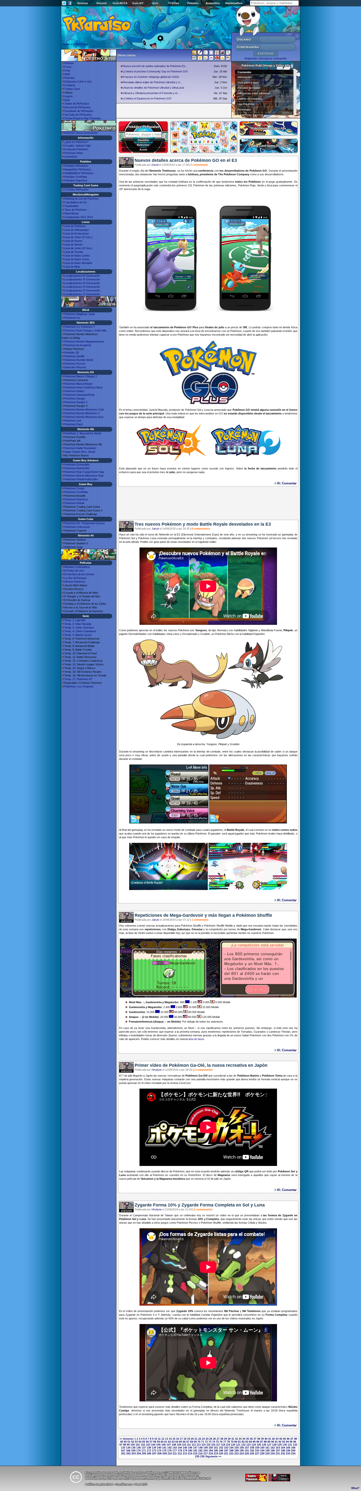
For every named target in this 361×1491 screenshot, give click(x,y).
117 (218, 1444)
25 (210, 1438)
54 (140, 1441)
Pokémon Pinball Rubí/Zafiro (81, 479)
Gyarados (260, 1031)
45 (284, 1438)
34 (243, 1438)
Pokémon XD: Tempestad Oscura (84, 523)
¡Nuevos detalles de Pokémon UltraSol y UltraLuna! (153, 87)
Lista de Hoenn (73, 240)
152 (221, 1447)
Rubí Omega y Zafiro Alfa (268, 128)
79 (232, 1441)
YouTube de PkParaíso (78, 114)
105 (158, 1444)
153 (226, 1447)
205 (144, 1453)
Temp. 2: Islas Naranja (77, 623)
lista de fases (196, 1039)
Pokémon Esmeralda (76, 464)
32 (236, 1438)
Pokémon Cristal (74, 488)
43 (277, 1438)
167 (123, 1450)
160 (262, 1447)
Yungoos (201, 630)
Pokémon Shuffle (74, 356)
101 (138, 1444)
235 (197, 1456)
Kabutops (183, 929)
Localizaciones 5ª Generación (82, 279)
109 (179, 1444)
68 (191, 1441)
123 (248, 1444)
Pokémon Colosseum (77, 526)
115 (208, 1444)
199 (288, 1450)
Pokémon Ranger (74, 398)
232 (283, 1453)
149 (205, 1447)
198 (283, 1450)
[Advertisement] (208, 505)
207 (154, 1453)
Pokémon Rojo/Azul (76, 499)
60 (162, 1441)
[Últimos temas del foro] (206, 53)
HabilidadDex (233, 3)
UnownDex (71, 156)
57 (151, 1441)
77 (224, 1441)
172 (149, 1450)
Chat (67, 70)
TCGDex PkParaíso (76, 189)
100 (132, 1444)
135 (133, 1447)
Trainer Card (72, 88)
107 (169, 1444)
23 (203, 1438)
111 (189, 1444)
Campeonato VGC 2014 (78, 217)
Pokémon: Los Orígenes (79, 686)
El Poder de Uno (74, 570)
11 (159, 1438)
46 (288, 1438)
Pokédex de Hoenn (248, 87)
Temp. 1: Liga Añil (74, 620)
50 (125, 1441)
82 (243, 1441)
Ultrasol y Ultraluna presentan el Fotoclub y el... (151, 93)
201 (123, 1453)
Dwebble (143, 140)
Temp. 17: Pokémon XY (78, 679)
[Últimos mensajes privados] (211, 58)
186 (221, 1450)
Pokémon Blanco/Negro (78, 383)
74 (213, 1441)
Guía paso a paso (248, 82)
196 (272, 1450)
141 (164, 1447)
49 (121, 1441)
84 (250, 1441)
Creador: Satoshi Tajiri (77, 145)
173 (154, 1450)
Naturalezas (71, 213)
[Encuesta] (228, 58)
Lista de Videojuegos (76, 229)
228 (262, 1453)
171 (143, 1450)
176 (169, 1450)
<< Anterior (126, 1438)
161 (267, 1447)
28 (221, 1438)
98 (124, 1444)
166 (293, 1447)
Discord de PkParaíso (77, 107)
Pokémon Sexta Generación (80, 132)
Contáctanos (123, 1484)
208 (159, 1453)
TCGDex (173, 3)
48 (295, 1438)
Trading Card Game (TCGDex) (269, 146)
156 (241, 1447)
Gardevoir (255, 929)
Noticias (82, 3)
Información (244, 77)
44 (280, 1438)
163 (278, 1447)
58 (154, 1441)
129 (279, 1444)
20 (192, 1438)
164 (283, 1447)
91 (276, 1441)
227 (257, 1453)
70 (198, 1441)
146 (190, 1447)
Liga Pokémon (245, 104)
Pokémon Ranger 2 (75, 402)
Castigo (124, 1410)
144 (180, 1447)
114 (203, 1444)
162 (272, 1447)
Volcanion (147, 1178)
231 (278, 1453)
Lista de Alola (72, 266)
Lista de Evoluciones (76, 233)
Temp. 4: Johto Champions (80, 631)
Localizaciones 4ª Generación (82, 283)
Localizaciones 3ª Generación (82, 286)
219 (216, 1453)
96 (294, 1441)
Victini (141, 932)
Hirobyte (157, 1069)
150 (210, 1447)
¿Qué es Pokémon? (76, 141)
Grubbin (205, 633)
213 (185, 1453)
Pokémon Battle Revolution (80, 448)
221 (226, 1453)
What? (355, 1488)
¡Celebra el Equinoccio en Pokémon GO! (147, 98)
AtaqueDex (213, 3)
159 (257, 1447)
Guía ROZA (120, 3)
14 (170, 1438)
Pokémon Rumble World (78, 359)
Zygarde (287, 1215)
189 (236, 1450)
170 (138, 1450)
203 (133, 1453)
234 (293, 1453)
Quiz (155, 3)
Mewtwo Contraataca (77, 566)
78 (228, 1441)
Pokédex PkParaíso (76, 165)
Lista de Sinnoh (73, 244)
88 (265, 1441)
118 (223, 1444)
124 (253, 1444)
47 (291, 1438)
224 (241, 1453)
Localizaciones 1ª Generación (82, 294)
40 (265, 1438)
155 (236, 1447)
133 (123, 1447)
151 (216, 1447)
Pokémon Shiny (73, 152)
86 (257, 1441)
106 (163, 1444)
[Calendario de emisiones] (222, 53)
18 (184, 1438)
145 (185, 1447)
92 (279, 1441)
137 (143, 1447)
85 (254, 1441)
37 (254, 1438)
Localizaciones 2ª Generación (82, 290)
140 (159, 1447)
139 (154, 1447)
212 (180, 1453)
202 (128, 1453)
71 (202, 1441)
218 (210, 1453)
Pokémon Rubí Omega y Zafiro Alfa (85, 330)
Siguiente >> (213, 1456)
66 (184, 1441)
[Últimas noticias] (194, 53)
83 (246, 1441)
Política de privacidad (99, 1484)
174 (159, 1450)
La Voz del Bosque (75, 577)
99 (128, 1444)
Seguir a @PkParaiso (75, 44)
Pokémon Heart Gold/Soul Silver (83, 387)
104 (153, 1444)
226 (252, 1453)
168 (128, 1450)
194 (262, 1450)
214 (190, 1453)
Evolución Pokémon (76, 149)
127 (269, 1444)
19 (188, 1438)
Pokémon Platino (74, 391)
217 (205, 1453)
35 (247, 1438)
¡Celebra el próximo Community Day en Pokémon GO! (155, 71)
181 (195, 1450)
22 (199, 1438)
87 (261, 1441)
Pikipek (288, 630)
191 (247, 1450)
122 (243, 1444)
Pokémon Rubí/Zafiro (77, 468)
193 (257, 1450)
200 (293, 1450)
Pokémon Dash (73, 424)
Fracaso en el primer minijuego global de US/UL (151, 76)
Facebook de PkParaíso (78, 110)
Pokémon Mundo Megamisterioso (84, 341)
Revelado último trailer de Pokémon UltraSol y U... (152, 82)
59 (158, 1441)
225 (247, 1453)
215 (195, 1453)
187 (226, 1450)
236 (202, 1456)
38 (258, 1438)
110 (184, 1444)
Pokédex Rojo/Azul (75, 180)
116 (213, 1444)
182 (200, 1450)
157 (247, 1447)
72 (206, 1441)
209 (164, 1453)
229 (267, 1453)
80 (235, 1441)
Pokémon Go (72, 317)
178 (180, 1450)
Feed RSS (141, 1484)
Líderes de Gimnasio (249, 98)
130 (284, 1444)
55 (143, 1441)
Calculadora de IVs (75, 202)
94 (287, 1441)
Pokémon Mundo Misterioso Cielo (84, 409)
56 (147, 1441)
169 (133, 1450)
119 (228, 1444)
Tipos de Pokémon (75, 209)
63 (173, 1441)
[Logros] (222, 58)
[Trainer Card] (217, 58)
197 (278, 1450)
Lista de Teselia (73, 251)
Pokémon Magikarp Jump (79, 314)
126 (264, 1444)
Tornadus (246, 1031)
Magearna (224, 1175)
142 (169, 1447)
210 (169, 1453)
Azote (143, 149)
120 (233, 1444)
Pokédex (192, 3)
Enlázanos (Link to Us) (78, 81)
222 (231, 1453)
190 (241, 1450)
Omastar (197, 929)
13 (166, 1438)
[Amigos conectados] (206, 58)
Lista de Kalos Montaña (78, 262)
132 (295, 1444)
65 (180, 1441)
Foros (67, 66)
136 (138, 1447)
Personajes (244, 109)
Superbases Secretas (250, 114)
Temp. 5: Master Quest (78, 634)
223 (236, 1453)
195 (267, 1450)
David (155, 164)
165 (288, 1447)
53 (136, 1441)
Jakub (155, 528)
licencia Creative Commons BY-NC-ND (186, 1478)
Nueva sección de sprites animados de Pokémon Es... (155, 66)
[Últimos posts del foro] (200, 54)
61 (165, 1441)
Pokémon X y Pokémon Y (79, 326)
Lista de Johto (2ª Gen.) (78, 237)
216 (200, 1453)
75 (217, 1441)
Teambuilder (71, 206)
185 (216, 1450)
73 (209, 1441)
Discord (102, 3)
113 (198, 1444)
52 (132, 1441)
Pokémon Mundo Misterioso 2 (82, 413)
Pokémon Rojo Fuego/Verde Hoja (84, 471)
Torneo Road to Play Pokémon (82, 118)
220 (221, 1453)
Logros (68, 96)
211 (175, 1453)
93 (283, 1441)
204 (139, 1453)
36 (251, 1438)
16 (177, 1438)
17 (181, 1438)
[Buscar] (228, 53)
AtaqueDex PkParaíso (77, 169)
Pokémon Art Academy (77, 345)
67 (187, 1441)
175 (164, 1450)
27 (218, 1438)
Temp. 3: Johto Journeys (79, 627)
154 (231, 1447)
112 (194, 1444)
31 (232, 1438)
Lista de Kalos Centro (77, 255)
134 (128, 1447)
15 (173, 1438)
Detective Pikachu (75, 367)
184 (210, 1450)
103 (148, 1444)
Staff (67, 74)
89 (268, 1441)
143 (174, 1447)
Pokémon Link (72, 420)
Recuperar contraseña (272, 58)
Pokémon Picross (74, 363)
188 (231, 1450)
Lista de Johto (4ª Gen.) (78, 248)
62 (169, 1441)
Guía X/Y (137, 3)
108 (174, 1444)
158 (252, 1447)
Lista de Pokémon (75, 226)
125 (259, 1444)
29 (225, 1438)
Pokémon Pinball (74, 503)
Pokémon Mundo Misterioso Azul (83, 416)
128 (274, 1444)
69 (195, 1441)
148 (200, 1447)
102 (143, 1444)
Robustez (143, 144)
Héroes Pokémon (74, 581)
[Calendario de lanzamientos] (211, 53)
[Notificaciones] (200, 58)
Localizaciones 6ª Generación (82, 275)
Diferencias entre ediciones (253, 93)
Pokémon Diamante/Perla (79, 394)
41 (269, 1438)
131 (290, 1444)
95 (291, 1441)
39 (262, 1438)
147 (195, 1447)
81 (239, 1441)
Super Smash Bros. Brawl (79, 451)
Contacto (69, 85)
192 (252, 1450)
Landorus (274, 1031)
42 (273, 1438)
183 (205, 1450)
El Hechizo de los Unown (79, 574)
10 (155, 1438)
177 (174, 1450)
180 (190, 1450)
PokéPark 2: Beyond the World (82, 433)
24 (207, 1438)
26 (214, 1438)
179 (185, 1450)
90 (272, 1441)
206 (149, 1453)
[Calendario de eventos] (217, 53)
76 (221, 1441)
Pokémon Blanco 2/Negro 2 (80, 376)
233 (288, 1453)
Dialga (171, 929)
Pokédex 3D (71, 352)
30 (229, 1438)
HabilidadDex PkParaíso (78, 173)
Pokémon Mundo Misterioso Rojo (84, 475)
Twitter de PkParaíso (76, 103)
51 (128, 1441)
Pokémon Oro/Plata (76, 492)
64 (176, 1441)
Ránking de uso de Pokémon (81, 198)
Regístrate (251, 58)
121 (238, 1444)
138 (149, 1447)
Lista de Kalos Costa (76, 259)
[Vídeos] (194, 58)
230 (272, 1453)
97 (120, 1444)
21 (195, 1438)
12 (162, 1438)
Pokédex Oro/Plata (75, 176)
